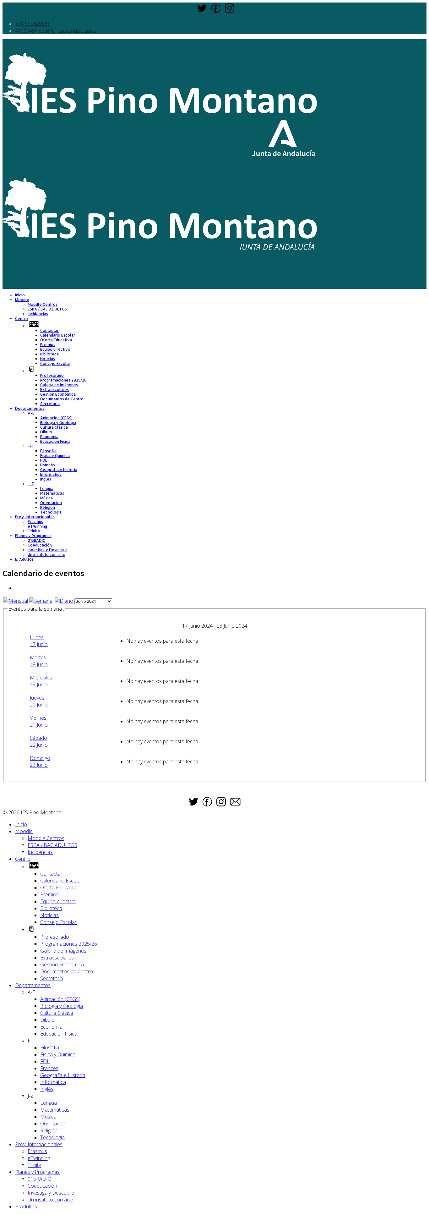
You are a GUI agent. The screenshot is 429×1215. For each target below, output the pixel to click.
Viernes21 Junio (39, 721)
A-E (31, 413)
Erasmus (35, 521)
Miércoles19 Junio (41, 681)
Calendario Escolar (57, 335)
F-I (30, 446)
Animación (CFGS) (56, 417)
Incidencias (38, 313)
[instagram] (229, 11)
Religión (47, 507)
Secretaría (50, 403)
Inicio (20, 295)
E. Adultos (24, 559)
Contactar (49, 330)
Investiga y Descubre (47, 549)
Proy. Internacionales (35, 516)
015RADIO (37, 540)
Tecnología (51, 512)
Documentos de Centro (62, 399)
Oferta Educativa (56, 340)
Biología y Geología (58, 422)
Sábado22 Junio (39, 741)
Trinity (34, 531)
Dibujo (46, 432)
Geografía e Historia (58, 469)
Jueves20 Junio (39, 701)
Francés (47, 465)
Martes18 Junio (39, 661)
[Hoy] (64, 600)
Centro (21, 318)
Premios (47, 344)
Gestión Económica (58, 394)
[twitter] (202, 11)
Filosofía (48, 450)
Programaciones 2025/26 (63, 380)
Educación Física (55, 441)
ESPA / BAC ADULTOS (47, 309)
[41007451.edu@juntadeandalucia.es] (235, 803)
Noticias (47, 358)
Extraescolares (54, 389)
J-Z (31, 483)
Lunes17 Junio (39, 641)
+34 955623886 (32, 23)
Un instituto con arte (46, 554)
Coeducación (40, 545)
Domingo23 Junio (40, 761)
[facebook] (215, 11)
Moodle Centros (42, 304)
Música (46, 498)
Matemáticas (52, 493)
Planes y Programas (33, 535)
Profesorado (52, 375)
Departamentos (29, 408)
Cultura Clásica (54, 427)
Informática (51, 474)
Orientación (51, 502)
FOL (43, 460)
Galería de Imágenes (59, 384)
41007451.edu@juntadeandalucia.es (55, 30)
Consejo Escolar (55, 363)
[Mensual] (15, 600)
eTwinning (37, 526)
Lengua (46, 488)
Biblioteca (49, 354)
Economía (49, 436)
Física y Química (55, 455)
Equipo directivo (55, 349)
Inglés (45, 479)
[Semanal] (41, 600)
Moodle (22, 299)
